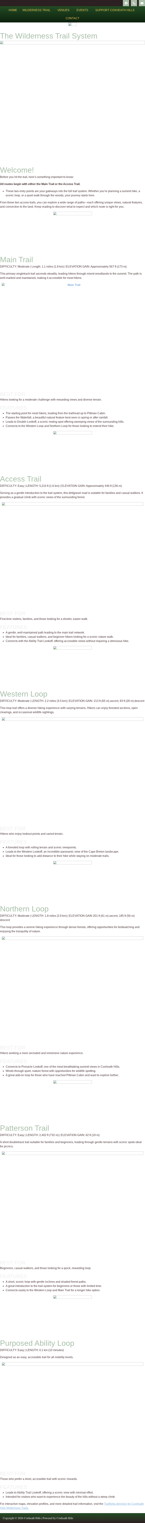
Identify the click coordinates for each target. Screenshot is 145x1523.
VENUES (63, 10)
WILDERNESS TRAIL (36, 10)
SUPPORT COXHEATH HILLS (115, 10)
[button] (37, 10)
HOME (13, 10)
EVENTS (82, 10)
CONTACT (72, 18)
